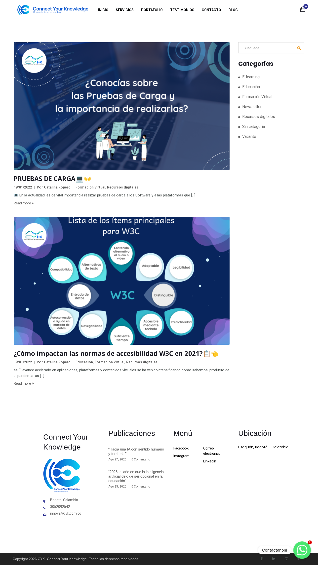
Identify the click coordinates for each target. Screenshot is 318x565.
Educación (84, 362)
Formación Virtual (90, 187)
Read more (23, 203)
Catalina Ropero (57, 187)
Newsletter (252, 106)
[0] (302, 10)
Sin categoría (253, 126)
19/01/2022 (23, 187)
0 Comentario (140, 459)
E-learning (251, 77)
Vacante (249, 136)
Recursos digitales (122, 187)
